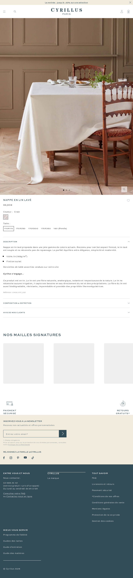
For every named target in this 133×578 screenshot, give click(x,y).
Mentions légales (101, 508)
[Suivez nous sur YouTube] (25, 457)
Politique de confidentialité (19, 445)
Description (10, 241)
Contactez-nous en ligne (19, 496)
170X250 (21, 228)
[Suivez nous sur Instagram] (11, 457)
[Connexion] (122, 11)
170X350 (46, 228)
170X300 (33, 228)
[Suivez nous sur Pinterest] (18, 457)
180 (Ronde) (60, 228)
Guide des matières (13, 553)
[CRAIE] (5, 217)
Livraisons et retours (103, 484)
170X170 (8, 228)
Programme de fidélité (15, 535)
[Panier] (128, 11)
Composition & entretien (17, 303)
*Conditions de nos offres (105, 496)
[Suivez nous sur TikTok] (33, 457)
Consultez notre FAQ (14, 493)
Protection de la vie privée (106, 515)
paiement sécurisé (9, 412)
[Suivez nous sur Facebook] (4, 457)
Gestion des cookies (103, 521)
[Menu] (4, 11)
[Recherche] (15, 11)
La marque (53, 478)
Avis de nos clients (14, 312)
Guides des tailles (13, 541)
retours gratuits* (123, 412)
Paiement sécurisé (102, 490)
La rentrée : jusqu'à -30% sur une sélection (66, 2)
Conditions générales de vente (108, 502)
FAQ (94, 478)
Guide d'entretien (12, 547)
